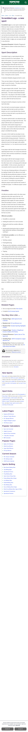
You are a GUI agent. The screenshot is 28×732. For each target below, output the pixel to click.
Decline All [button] (7, 728)
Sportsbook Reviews (8, 493)
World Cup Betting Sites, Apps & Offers (13, 489)
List (10, 15)
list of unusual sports (13, 311)
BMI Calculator (7, 437)
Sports (6, 15)
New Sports (19, 308)
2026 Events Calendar (9, 461)
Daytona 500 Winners (9, 414)
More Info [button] (18, 725)
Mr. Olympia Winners (9, 418)
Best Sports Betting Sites (9, 467)
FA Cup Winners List (16, 323)
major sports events (14, 403)
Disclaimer (16, 366)
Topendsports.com (18, 7)
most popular (13, 383)
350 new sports (14, 377)
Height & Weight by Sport (10, 420)
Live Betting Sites (8, 480)
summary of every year (7, 404)
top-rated (7, 383)
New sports (5, 376)
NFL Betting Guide (8, 458)
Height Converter (8, 431)
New (13, 15)
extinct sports (14, 397)
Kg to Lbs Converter (8, 429)
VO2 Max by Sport (8, 422)
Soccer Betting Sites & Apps (10, 487)
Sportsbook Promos (8, 471)
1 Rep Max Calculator (9, 435)
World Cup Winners (8, 446)
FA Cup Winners (7, 450)
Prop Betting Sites (8, 473)
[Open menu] (2, 2)
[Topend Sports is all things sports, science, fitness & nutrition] (14, 2)
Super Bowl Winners (8, 448)
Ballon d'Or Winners (8, 444)
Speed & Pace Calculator (10, 433)
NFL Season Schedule (9, 456)
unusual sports (6, 397)
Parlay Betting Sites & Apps (10, 478)
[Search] (26, 2)
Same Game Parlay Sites (10, 476)
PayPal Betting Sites (8, 482)
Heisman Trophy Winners (10, 416)
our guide (12, 381)
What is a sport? (6, 401)
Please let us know (16, 352)
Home (2, 15)
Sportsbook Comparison (9, 491)
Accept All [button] (20, 728)
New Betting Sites (8, 484)
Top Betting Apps (8, 469)
